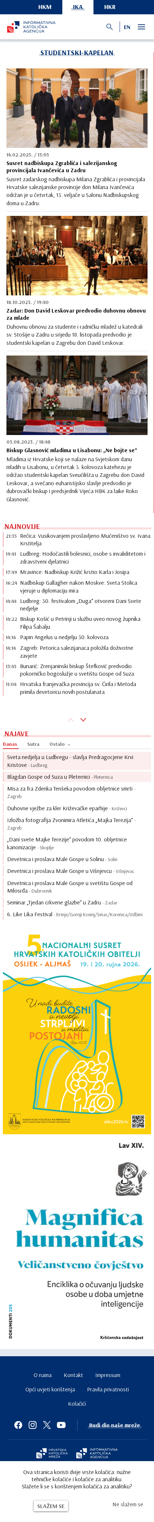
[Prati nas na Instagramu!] (32, 1425)
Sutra (33, 744)
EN (127, 26)
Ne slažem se (127, 1504)
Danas (10, 744)
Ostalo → (60, 744)
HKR (110, 7)
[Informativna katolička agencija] (97, 1454)
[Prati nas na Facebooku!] (18, 1425)
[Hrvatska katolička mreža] (52, 1454)
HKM (45, 7)
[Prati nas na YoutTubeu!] (61, 1425)
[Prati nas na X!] (47, 1425)
